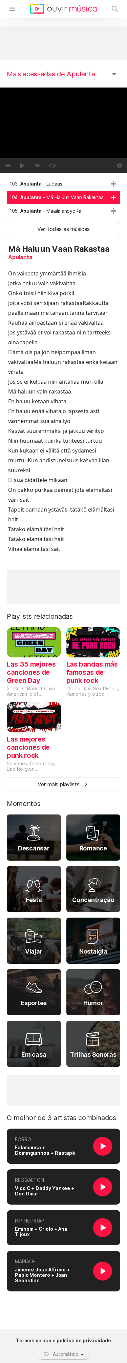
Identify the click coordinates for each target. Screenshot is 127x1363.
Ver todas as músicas (63, 229)
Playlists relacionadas (40, 616)
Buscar (114, 8)
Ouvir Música (63, 9)
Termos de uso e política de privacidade (63, 1340)
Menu (12, 8)
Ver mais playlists (59, 784)
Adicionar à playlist (113, 184)
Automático (66, 1354)
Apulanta (20, 257)
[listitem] (63, 184)
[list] (63, 197)
